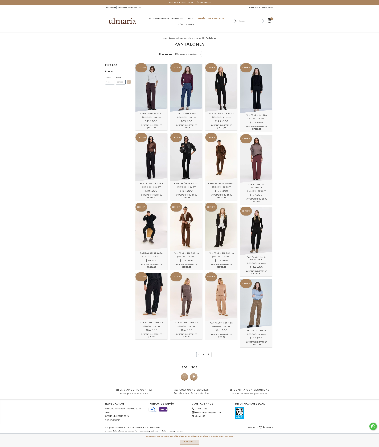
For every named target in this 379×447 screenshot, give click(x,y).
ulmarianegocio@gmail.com (129, 7)
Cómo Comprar (186, 24)
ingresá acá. (152, 431)
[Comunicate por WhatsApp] (373, 426)
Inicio (191, 18)
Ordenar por (165, 54)
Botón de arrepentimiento (174, 431)
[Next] (209, 354)
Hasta (118, 77)
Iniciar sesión (267, 7)
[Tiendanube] (261, 428)
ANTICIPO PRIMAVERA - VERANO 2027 (166, 18)
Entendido (189, 442)
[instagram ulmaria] (184, 377)
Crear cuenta (254, 7)
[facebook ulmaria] (193, 377)
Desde (107, 77)
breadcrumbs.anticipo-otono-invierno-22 (186, 38)
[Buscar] (235, 21)
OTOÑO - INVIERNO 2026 (211, 18)
